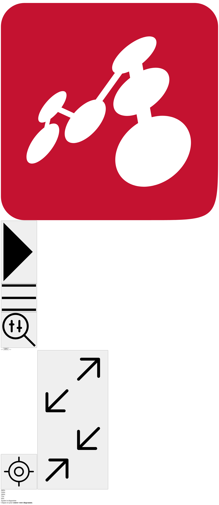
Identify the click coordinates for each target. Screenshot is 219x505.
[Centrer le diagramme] (19, 471)
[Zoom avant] (10, 349)
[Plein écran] (72, 419)
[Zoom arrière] (2, 349)
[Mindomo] (109, 220)
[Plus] (19, 297)
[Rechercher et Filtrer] (19, 330)
